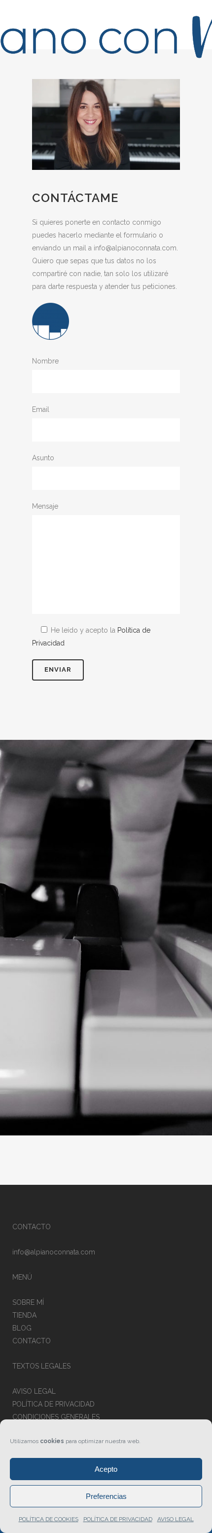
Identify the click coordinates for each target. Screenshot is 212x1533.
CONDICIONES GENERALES (56, 1417)
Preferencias (106, 1496)
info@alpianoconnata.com (53, 1252)
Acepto (106, 1469)
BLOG (22, 1328)
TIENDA (24, 1315)
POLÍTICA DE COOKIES (48, 1519)
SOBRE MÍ (28, 1302)
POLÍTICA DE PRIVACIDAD (117, 1519)
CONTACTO (31, 1341)
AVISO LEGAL (175, 1519)
